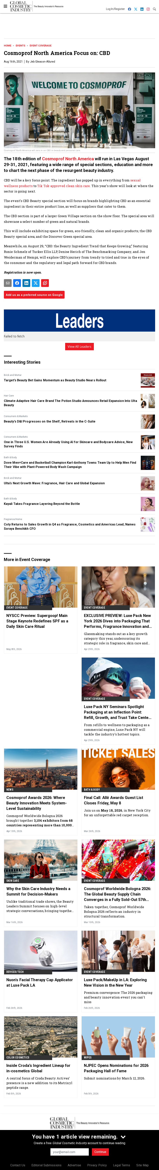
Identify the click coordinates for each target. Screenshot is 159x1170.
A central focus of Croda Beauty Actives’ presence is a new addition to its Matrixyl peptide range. (39, 1083)
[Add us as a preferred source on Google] (45, 283)
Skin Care (12, 880)
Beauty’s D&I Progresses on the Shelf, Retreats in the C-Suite (49, 421)
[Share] (17, 283)
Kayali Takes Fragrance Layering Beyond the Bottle (42, 504)
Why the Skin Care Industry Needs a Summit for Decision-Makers (38, 891)
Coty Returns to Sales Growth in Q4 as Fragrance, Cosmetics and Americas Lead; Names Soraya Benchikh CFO (70, 527)
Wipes (88, 1057)
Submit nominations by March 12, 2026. (114, 1078)
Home (7, 45)
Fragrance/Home (13, 519)
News (9, 789)
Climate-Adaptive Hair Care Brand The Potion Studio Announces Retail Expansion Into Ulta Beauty (70, 403)
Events (20, 45)
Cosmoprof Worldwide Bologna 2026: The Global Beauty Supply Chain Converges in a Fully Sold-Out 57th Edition (117, 894)
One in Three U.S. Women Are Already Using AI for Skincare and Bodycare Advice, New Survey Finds (68, 444)
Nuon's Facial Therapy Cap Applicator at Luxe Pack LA (39, 982)
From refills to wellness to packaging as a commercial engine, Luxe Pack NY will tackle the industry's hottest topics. (116, 729)
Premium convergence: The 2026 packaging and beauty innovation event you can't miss (118, 997)
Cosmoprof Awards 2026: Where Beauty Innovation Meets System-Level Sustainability (36, 803)
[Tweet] (36, 283)
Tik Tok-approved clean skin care (63, 186)
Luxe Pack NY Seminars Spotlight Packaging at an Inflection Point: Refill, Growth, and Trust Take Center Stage (117, 712)
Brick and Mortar (13, 375)
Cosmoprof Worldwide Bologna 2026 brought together (39, 820)
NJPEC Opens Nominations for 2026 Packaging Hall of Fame (116, 1068)
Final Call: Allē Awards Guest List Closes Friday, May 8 (113, 800)
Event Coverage (40, 45)
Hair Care (9, 395)
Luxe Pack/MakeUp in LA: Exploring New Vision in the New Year (115, 982)
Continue (100, 1152)
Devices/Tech (15, 971)
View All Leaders (80, 346)
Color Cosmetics (17, 1057)
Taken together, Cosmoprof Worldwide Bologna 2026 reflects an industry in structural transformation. (114, 911)
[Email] (8, 283)
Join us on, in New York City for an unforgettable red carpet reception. (117, 812)
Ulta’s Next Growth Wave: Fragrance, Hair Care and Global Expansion (54, 483)
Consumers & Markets (16, 416)
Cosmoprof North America (68, 158)
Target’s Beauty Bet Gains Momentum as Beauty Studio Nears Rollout (55, 380)
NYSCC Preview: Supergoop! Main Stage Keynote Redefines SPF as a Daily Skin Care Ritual (37, 621)
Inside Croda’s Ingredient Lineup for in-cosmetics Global (38, 1068)
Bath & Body (10, 457)
